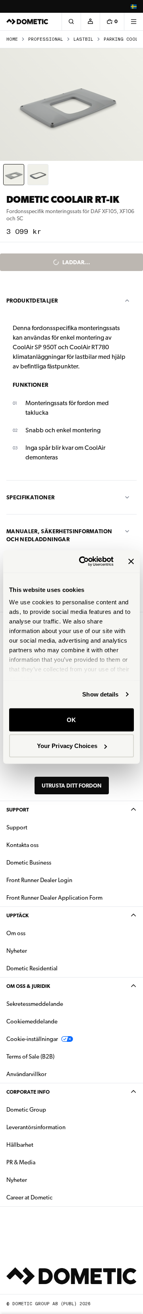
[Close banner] (131, 561)
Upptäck (17, 915)
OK (71, 719)
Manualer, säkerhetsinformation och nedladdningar (59, 535)
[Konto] (90, 21)
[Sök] (71, 21)
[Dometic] (27, 21)
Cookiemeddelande (32, 1021)
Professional (45, 39)
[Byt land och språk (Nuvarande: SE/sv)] (133, 6)
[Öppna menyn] (133, 21)
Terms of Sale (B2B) (30, 1056)
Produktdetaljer (32, 300)
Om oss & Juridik (28, 986)
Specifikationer (30, 497)
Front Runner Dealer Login (39, 880)
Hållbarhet (19, 1144)
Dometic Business (53, 862)
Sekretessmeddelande (34, 1003)
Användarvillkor (26, 1074)
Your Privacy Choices (67, 745)
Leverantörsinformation (36, 1127)
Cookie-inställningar (32, 1039)
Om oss (15, 933)
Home (12, 39)
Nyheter (41, 950)
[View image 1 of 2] (13, 174)
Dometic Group (51, 1109)
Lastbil (83, 39)
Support (17, 810)
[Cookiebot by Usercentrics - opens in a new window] (84, 561)
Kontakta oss (22, 845)
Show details (100, 694)
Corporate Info (28, 1092)
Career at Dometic (54, 1197)
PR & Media (45, 1162)
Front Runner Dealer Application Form (54, 897)
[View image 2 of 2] (37, 174)
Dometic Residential (57, 968)
